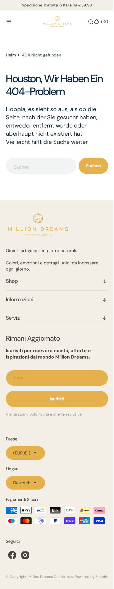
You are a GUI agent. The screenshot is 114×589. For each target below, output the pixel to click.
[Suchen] (86, 22)
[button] (9, 22)
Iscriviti (55, 399)
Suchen (89, 166)
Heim (11, 55)
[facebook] (12, 565)
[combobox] (39, 166)
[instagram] (25, 565)
